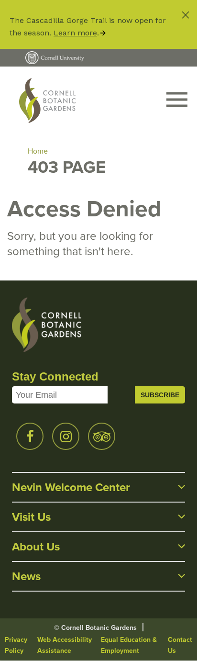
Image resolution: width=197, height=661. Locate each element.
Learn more (75, 32)
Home (38, 151)
